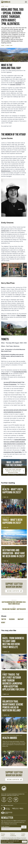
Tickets (5, 339)
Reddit (3, 622)
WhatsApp (21, 619)
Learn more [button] (11, 842)
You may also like (8, 630)
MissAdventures (5, 171)
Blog (7, 6)
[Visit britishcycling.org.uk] (5, 808)
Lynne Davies (7, 138)
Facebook (12, 619)
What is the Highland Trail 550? (11, 66)
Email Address (5, 826)
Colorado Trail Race (15, 84)
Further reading (8, 483)
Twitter (3, 619)
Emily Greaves (7, 223)
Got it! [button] (24, 841)
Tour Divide (18, 82)
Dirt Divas (4, 315)
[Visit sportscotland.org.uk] (17, 808)
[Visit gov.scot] (6, 813)
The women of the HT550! (13, 134)
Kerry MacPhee (8, 283)
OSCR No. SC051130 (6, 795)
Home (2, 6)
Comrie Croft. (5, 230)
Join (23, 827)
